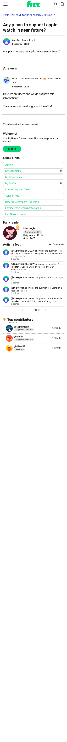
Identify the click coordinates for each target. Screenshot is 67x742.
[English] (33, 4)
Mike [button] (14, 79)
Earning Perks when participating (23, 208)
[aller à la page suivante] (45, 310)
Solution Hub (12, 195)
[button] (6, 41)
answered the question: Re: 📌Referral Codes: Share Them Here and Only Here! (36, 267)
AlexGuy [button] (16, 40)
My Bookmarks (33, 171)
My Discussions (13, 177)
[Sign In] (62, 4)
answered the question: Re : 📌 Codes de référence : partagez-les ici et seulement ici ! (36, 254)
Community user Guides (18, 189)
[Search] (56, 4)
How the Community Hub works (22, 201)
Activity (9, 164)
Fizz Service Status (15, 214)
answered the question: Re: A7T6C (41, 277)
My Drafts (33, 183)
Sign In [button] (12, 149)
